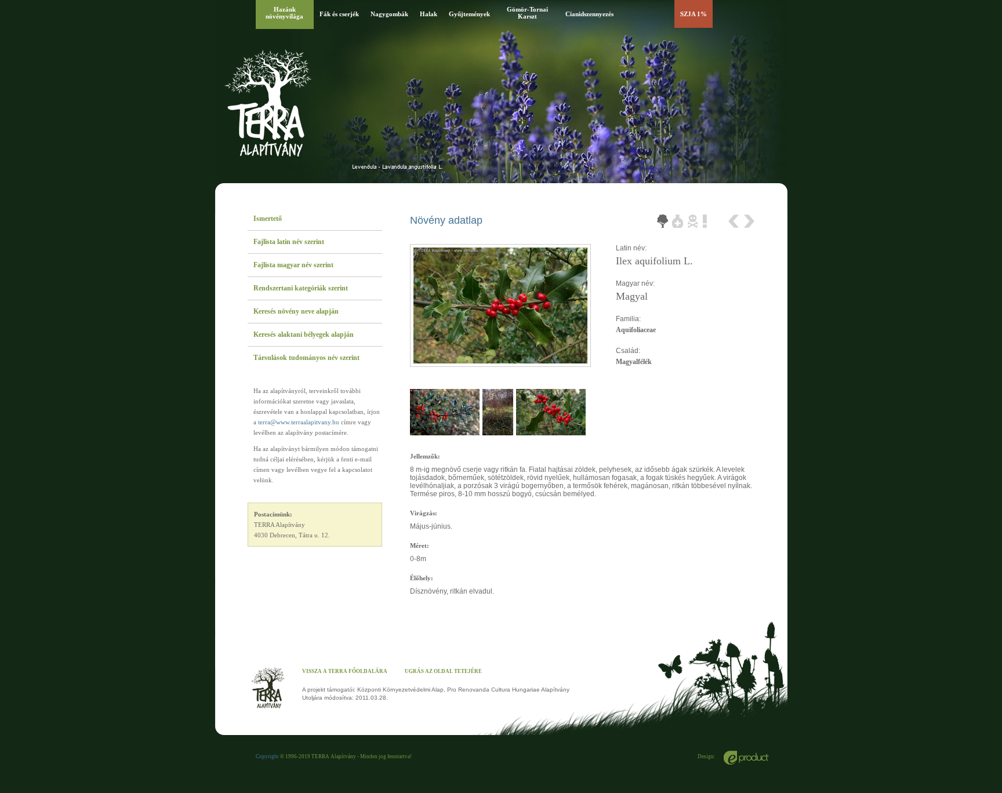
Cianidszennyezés (589, 13)
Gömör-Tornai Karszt (527, 13)
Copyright (267, 756)
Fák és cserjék (339, 13)
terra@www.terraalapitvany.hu (298, 422)
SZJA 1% (693, 13)
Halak (428, 13)
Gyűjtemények (469, 13)
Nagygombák (389, 13)
